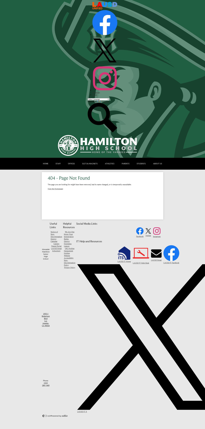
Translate (105, 101)
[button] (58, 163)
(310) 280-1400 (45, 384)
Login (46, 416)
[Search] (102, 132)
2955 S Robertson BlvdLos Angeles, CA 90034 (46, 320)
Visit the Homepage (55, 189)
